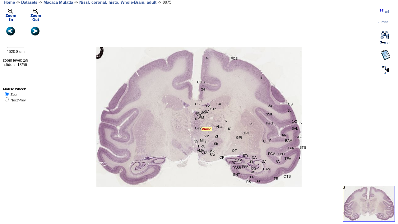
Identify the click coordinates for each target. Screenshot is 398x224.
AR (284, 135)
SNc (212, 151)
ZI (216, 136)
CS (290, 104)
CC (197, 104)
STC (298, 137)
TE (276, 178)
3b (289, 110)
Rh (197, 119)
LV (208, 106)
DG (254, 168)
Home (9, 2)
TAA (291, 148)
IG (200, 101)
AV (207, 111)
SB (252, 172)
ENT (236, 174)
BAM (288, 140)
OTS (287, 176)
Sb (216, 144)
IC (229, 129)
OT (234, 150)
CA (218, 104)
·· (383, 22)
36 (258, 182)
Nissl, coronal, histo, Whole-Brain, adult (117, 2)
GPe (246, 133)
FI (251, 162)
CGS (201, 82)
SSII (269, 114)
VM (206, 136)
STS (302, 147)
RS (248, 182)
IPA (277, 161)
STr (245, 155)
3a (270, 106)
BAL (295, 128)
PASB (237, 168)
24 (203, 89)
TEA (288, 159)
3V (197, 113)
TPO (281, 154)
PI (270, 140)
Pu (251, 124)
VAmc (206, 129)
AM (201, 117)
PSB (245, 167)
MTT (203, 140)
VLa (219, 126)
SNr (212, 154)
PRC (253, 177)
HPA (201, 146)
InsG (269, 123)
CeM (198, 128)
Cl (264, 141)
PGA (271, 154)
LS (300, 123)
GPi (239, 137)
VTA (204, 153)
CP (222, 157)
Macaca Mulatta (58, 2)
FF (207, 142)
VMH (200, 150)
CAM (238, 160)
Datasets (29, 2)
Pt (199, 115)
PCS (234, 58)
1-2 (294, 121)
